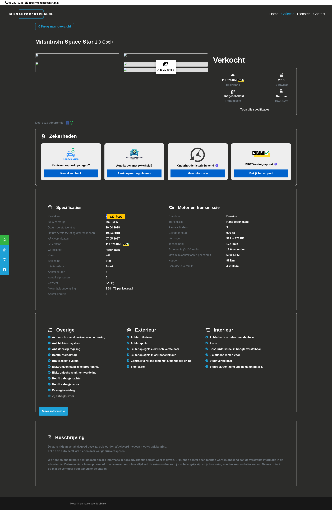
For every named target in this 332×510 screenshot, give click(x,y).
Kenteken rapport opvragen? (71, 165)
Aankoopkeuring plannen (134, 173)
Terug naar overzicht (56, 26)
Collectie (287, 14)
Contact (319, 14)
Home (274, 14)
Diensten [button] (304, 14)
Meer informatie (198, 173)
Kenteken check (71, 173)
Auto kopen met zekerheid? (134, 165)
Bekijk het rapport (261, 173)
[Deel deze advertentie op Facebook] (68, 122)
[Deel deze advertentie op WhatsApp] (71, 122)
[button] (254, 109)
